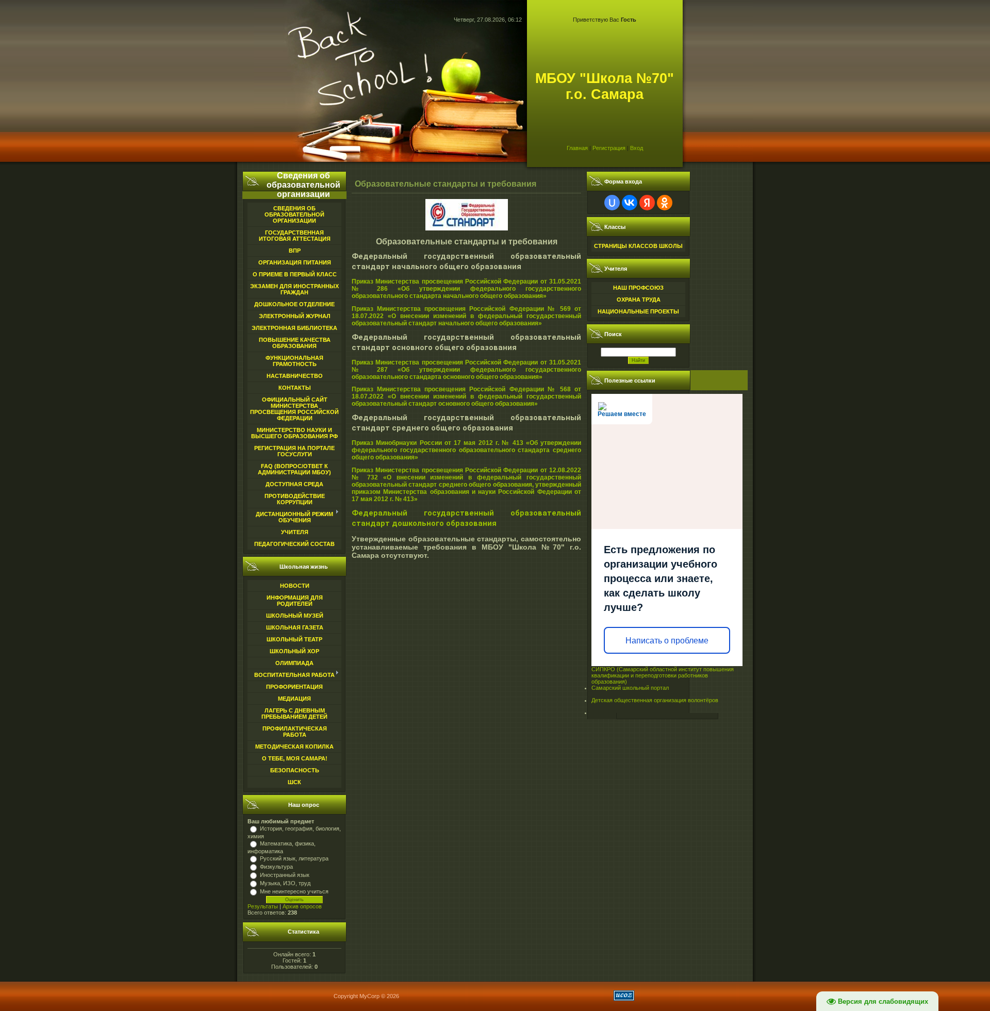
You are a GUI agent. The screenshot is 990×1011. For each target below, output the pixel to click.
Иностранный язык (284, 875)
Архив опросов (302, 906)
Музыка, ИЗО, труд (285, 883)
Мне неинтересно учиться (294, 891)
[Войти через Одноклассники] (664, 202)
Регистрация (608, 148)
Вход (636, 148)
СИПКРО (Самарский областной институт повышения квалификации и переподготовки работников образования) (662, 675)
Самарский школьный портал (630, 688)
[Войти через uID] (612, 202)
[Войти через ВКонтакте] (629, 202)
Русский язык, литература (294, 858)
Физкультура (276, 867)
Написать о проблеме (666, 640)
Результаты (263, 906)
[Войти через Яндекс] (647, 202)
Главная (577, 148)
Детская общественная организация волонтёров (654, 700)
